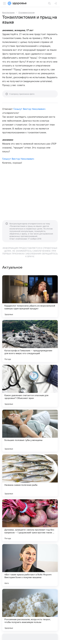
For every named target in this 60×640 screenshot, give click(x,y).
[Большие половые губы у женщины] (30, 431)
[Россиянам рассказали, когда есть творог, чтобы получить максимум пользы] (30, 610)
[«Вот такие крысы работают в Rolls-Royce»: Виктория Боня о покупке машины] (30, 565)
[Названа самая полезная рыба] (30, 475)
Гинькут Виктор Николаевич (29, 109)
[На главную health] (19, 3)
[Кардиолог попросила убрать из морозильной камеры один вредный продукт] (30, 296)
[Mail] (9, 3)
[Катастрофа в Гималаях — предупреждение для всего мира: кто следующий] (30, 341)
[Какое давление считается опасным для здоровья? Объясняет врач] (30, 386)
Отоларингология (26, 12)
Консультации (8, 12)
